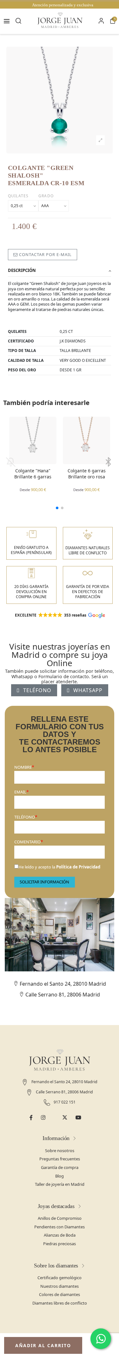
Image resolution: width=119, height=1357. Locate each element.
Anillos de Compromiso (60, 1218)
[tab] (59, 271)
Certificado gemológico (59, 1277)
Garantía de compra (59, 1167)
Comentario (27, 841)
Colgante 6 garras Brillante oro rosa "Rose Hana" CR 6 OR (87, 474)
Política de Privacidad (78, 867)
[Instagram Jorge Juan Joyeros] (43, 1117)
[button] (57, 508)
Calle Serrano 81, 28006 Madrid (62, 994)
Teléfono (24, 817)
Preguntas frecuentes (59, 1158)
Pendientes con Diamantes (59, 1226)
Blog (59, 1175)
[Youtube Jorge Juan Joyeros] (78, 1117)
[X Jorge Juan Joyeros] (64, 1117)
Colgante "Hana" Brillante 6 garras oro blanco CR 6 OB (32, 474)
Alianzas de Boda (60, 1235)
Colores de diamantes (59, 1294)
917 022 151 (64, 1102)
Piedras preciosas (59, 1243)
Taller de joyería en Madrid (59, 1184)
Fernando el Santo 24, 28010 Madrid (62, 983)
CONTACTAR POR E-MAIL (45, 254)
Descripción (22, 270)
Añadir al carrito (43, 1345)
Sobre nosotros (59, 1150)
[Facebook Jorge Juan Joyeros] (31, 1117)
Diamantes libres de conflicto (59, 1303)
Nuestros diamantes (59, 1286)
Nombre (23, 767)
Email (20, 791)
